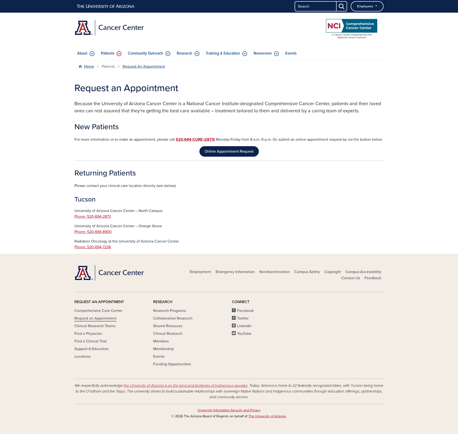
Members (161, 341)
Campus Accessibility (363, 271)
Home (89, 66)
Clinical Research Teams (94, 326)
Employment (200, 271)
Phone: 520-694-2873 (92, 216)
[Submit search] (342, 6)
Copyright (332, 271)
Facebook (245, 310)
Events (291, 53)
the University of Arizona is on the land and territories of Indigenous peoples (185, 385)
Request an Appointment (95, 318)
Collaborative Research (173, 318)
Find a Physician (88, 333)
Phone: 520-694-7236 (92, 247)
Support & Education (91, 348)
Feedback (372, 278)
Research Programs (169, 310)
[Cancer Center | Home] (124, 28)
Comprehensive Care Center (98, 310)
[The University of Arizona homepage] (106, 6)
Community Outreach (145, 53)
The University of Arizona (267, 416)
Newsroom (263, 53)
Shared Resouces (167, 326)
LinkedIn (244, 326)
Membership (163, 348)
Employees (365, 6)
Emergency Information (235, 271)
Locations (82, 356)
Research (184, 53)
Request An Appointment (144, 66)
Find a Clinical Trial (90, 341)
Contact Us (350, 278)
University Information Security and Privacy (229, 410)
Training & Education (223, 53)
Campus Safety (307, 271)
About (82, 53)
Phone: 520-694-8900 (93, 231)
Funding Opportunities (172, 364)
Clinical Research (167, 333)
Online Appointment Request (229, 151)
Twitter (243, 318)
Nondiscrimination (274, 271)
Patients (107, 53)
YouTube (244, 333)
